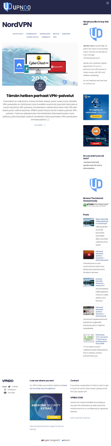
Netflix (56, 34)
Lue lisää (38, 125)
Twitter (15, 386)
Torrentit (45, 37)
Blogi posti (18, 34)
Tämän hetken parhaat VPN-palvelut (40, 95)
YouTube (11, 392)
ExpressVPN (45, 34)
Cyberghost (31, 34)
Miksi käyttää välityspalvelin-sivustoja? (102, 221)
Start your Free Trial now (80, 418)
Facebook (11, 389)
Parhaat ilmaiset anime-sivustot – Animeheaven (102, 255)
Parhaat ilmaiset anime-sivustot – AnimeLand (101, 311)
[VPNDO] (16, 11)
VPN (54, 37)
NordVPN (66, 34)
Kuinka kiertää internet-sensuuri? (100, 282)
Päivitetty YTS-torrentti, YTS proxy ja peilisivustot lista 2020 (102, 339)
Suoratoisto (33, 37)
